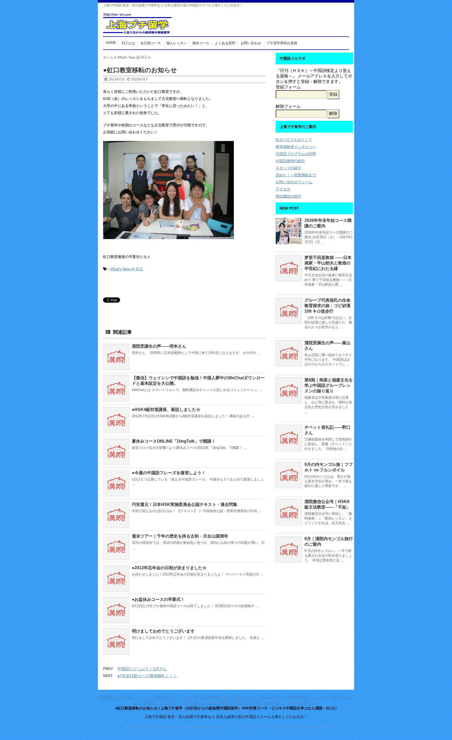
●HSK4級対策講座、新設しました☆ (166, 409)
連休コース (200, 43)
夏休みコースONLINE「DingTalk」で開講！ (174, 441)
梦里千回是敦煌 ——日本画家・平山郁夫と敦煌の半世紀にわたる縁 (328, 263)
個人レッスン (176, 43)
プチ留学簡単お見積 (282, 43)
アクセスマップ (169, 703)
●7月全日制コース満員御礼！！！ (147, 676)
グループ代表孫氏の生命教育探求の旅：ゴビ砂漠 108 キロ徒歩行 (327, 305)
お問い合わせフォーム (294, 182)
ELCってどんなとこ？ (294, 140)
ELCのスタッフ (247, 697)
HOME (111, 43)
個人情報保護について (276, 703)
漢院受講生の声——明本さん (159, 346)
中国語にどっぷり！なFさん (142, 668)
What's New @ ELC (126, 269)
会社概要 (221, 703)
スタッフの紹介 (288, 168)
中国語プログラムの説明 (296, 154)
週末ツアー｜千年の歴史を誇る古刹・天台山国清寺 (180, 536)
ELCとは (128, 43)
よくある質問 (225, 43)
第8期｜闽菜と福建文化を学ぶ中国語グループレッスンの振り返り (328, 385)
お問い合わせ (251, 43)
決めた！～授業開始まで (296, 175)
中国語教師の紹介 (290, 161)
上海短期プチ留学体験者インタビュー (297, 697)
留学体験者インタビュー (296, 147)
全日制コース (150, 43)
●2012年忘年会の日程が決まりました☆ (169, 568)
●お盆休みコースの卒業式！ (158, 599)
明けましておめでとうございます (163, 631)
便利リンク (307, 703)
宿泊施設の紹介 (288, 196)
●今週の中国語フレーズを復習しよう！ (169, 473)
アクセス (283, 189)
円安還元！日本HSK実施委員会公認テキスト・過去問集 (184, 504)
